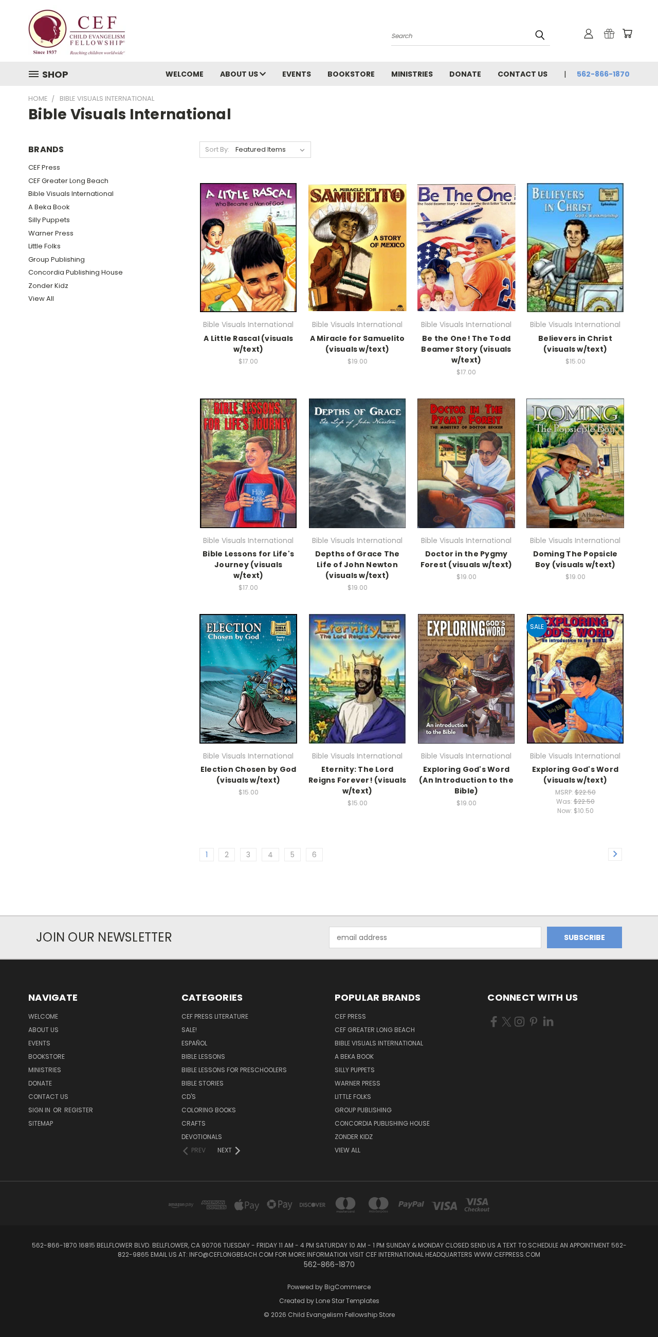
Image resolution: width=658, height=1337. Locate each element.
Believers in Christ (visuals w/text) (575, 343)
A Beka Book (49, 207)
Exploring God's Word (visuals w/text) (575, 774)
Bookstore (351, 74)
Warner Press (51, 233)
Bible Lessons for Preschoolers (234, 1069)
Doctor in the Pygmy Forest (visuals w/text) (467, 559)
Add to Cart (248, 255)
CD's (188, 1096)
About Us (240, 74)
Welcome (185, 74)
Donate (465, 74)
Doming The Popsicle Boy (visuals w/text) (575, 559)
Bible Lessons (203, 1056)
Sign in (40, 1110)
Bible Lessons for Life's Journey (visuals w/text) (248, 565)
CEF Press (44, 167)
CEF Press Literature (214, 1016)
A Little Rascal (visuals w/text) (248, 343)
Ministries (412, 74)
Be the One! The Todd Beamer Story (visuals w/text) (466, 349)
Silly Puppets (49, 220)
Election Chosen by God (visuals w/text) (248, 774)
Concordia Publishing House (75, 272)
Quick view (248, 236)
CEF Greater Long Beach (68, 181)
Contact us (522, 74)
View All (41, 298)
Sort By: (217, 149)
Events (296, 74)
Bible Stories (202, 1083)
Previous (631, 1304)
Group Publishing (56, 259)
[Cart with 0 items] (627, 33)
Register (78, 1110)
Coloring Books (208, 1110)
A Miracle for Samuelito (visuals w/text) (357, 343)
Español (194, 1043)
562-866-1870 (603, 74)
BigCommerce (347, 1286)
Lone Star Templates (347, 1300)
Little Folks (44, 246)
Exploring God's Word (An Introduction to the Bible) (466, 780)
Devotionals (201, 1136)
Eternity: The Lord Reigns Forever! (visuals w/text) (357, 780)
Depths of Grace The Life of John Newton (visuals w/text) (357, 565)
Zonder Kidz (48, 286)
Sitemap (40, 1123)
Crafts (193, 1123)
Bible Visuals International (71, 193)
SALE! (189, 1029)
